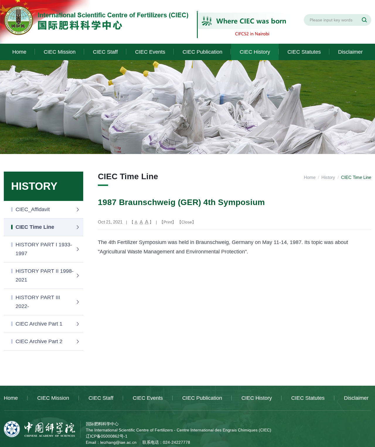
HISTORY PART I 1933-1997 (44, 249)
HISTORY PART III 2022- (38, 301)
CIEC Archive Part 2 (39, 341)
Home (19, 52)
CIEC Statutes (304, 52)
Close (186, 222)
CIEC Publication (202, 52)
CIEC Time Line (35, 227)
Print (167, 222)
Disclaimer (350, 52)
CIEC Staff (105, 52)
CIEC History (255, 52)
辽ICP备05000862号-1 (106, 436)
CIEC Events (150, 52)
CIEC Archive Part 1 (39, 324)
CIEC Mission (60, 52)
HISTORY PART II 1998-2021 (45, 275)
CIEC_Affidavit (33, 209)
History (328, 177)
